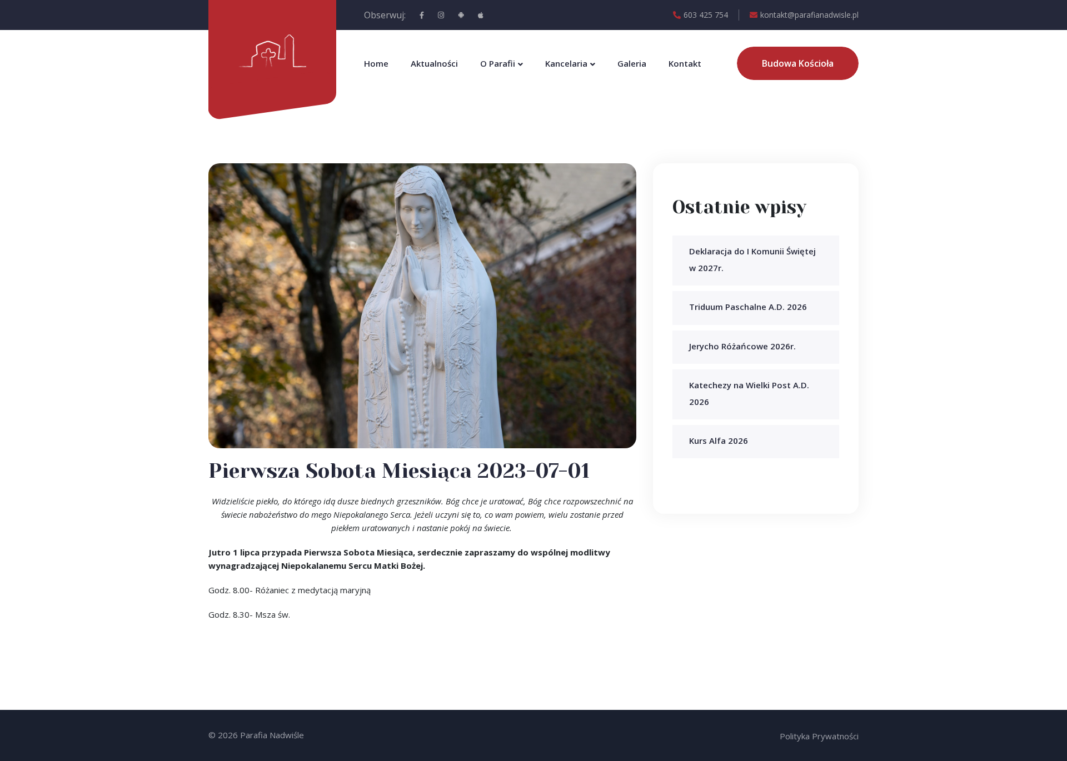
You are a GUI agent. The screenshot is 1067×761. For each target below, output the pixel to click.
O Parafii (497, 63)
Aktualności (434, 63)
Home (376, 63)
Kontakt (685, 63)
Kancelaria (566, 63)
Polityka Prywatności (819, 736)
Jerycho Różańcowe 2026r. (742, 346)
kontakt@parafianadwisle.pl (809, 14)
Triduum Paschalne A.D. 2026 (748, 306)
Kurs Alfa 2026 (718, 440)
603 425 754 (706, 14)
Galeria (631, 63)
